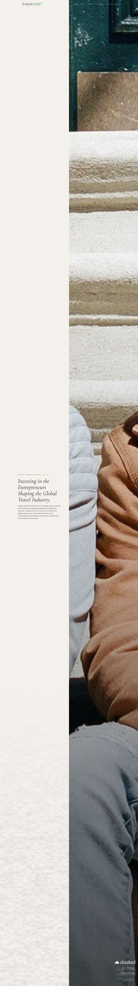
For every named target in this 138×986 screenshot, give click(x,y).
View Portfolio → (129, 980)
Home (76, 4)
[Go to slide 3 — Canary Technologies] (122, 978)
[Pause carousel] (130, 978)
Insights (100, 4)
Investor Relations (113, 4)
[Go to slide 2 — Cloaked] (120, 978)
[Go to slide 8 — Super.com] (134, 978)
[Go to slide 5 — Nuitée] (127, 978)
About (82, 4)
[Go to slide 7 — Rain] (132, 978)
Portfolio (91, 4)
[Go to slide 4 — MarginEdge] (125, 978)
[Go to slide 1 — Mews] (118, 978)
